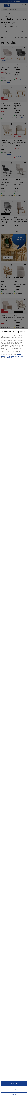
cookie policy (8, 357)
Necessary (14, 1094)
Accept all (14, 1083)
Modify (14, 1089)
